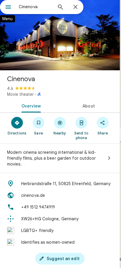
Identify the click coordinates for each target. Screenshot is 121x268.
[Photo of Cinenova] (60, 35)
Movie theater (20, 94)
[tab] (30, 105)
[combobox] (35, 6)
